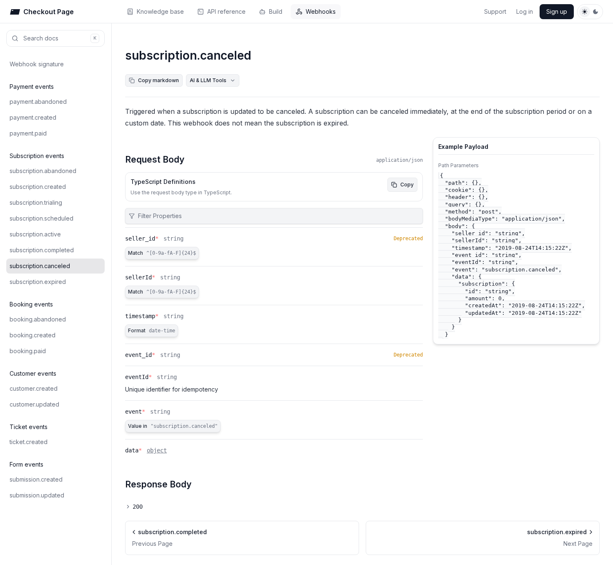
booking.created (32, 335)
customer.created (34, 388)
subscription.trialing (36, 202)
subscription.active (35, 234)
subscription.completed (42, 250)
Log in (524, 11)
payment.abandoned (38, 101)
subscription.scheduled (41, 218)
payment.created (33, 117)
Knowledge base (160, 11)
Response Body (158, 484)
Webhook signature (37, 64)
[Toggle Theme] (590, 11)
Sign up (556, 11)
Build (275, 11)
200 (138, 506)
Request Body (154, 159)
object (157, 450)
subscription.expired (38, 281)
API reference (226, 11)
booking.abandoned (38, 319)
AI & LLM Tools (208, 80)
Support (495, 11)
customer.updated (34, 404)
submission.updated (37, 495)
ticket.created (29, 441)
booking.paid (28, 350)
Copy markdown (158, 80)
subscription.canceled (40, 265)
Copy (407, 184)
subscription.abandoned (43, 170)
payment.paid (28, 133)
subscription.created (38, 186)
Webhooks (321, 11)
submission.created (36, 479)
